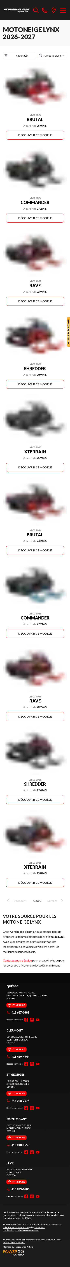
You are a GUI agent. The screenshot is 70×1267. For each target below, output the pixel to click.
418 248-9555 (20, 1145)
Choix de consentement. (27, 1230)
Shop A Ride (27, 1246)
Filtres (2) (22, 55)
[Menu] (63, 10)
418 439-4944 (20, 1056)
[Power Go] (35, 1253)
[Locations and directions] (53, 10)
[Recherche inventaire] (35, 10)
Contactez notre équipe (17, 960)
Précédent (20, 900)
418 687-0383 (20, 1012)
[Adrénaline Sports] (16, 10)
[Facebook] (26, 1020)
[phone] (44, 10)
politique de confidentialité (16, 1227)
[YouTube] (38, 1020)
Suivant (52, 900)
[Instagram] (32, 1020)
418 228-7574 (20, 1100)
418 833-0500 (20, 1189)
